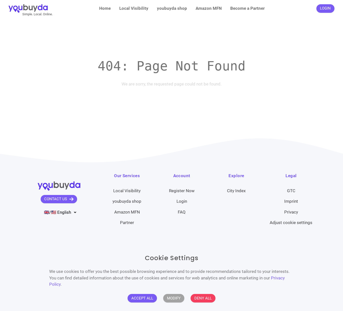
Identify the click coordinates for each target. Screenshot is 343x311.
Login (182, 201)
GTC (291, 190)
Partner (127, 222)
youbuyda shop (172, 8)
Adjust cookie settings (291, 222)
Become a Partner (247, 8)
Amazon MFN (209, 8)
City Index (236, 190)
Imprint (291, 201)
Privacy (291, 212)
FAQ (182, 212)
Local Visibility (133, 8)
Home (105, 8)
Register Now (182, 190)
